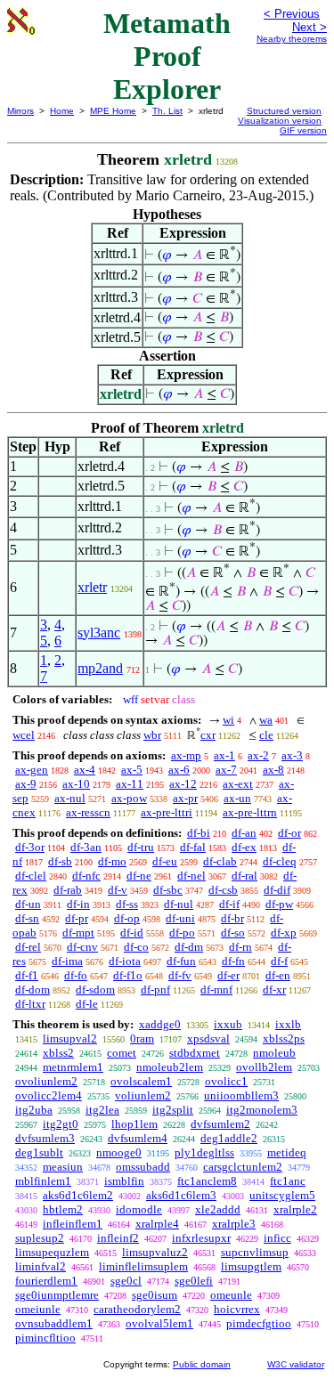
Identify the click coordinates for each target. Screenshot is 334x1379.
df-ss (127, 904)
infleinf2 (118, 1238)
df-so (233, 932)
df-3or (30, 847)
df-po (182, 932)
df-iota (125, 961)
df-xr (274, 989)
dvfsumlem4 (137, 1138)
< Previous (292, 13)
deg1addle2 (228, 1138)
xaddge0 (160, 1024)
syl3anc (98, 632)
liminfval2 (40, 1266)
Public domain (202, 1364)
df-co (136, 946)
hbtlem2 (63, 1209)
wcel (23, 735)
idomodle (139, 1209)
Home (62, 111)
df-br (232, 918)
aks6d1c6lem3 (181, 1195)
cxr (208, 735)
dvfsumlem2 (220, 1124)
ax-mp (186, 755)
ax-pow (129, 798)
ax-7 (226, 769)
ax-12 (183, 784)
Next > (309, 27)
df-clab (220, 861)
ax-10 (76, 784)
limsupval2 (70, 1038)
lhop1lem (134, 1124)
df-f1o (128, 975)
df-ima (67, 961)
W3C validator (295, 1364)
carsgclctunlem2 (242, 1166)
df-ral (244, 875)
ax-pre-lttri (166, 812)
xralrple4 (157, 1223)
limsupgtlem (251, 1266)
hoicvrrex (237, 1309)
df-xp (284, 932)
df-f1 (26, 975)
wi (228, 719)
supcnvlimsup (255, 1252)
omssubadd (143, 1166)
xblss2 (58, 1052)
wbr (152, 735)
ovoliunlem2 (46, 1081)
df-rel (28, 946)
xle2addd (217, 1209)
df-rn (240, 946)
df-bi (198, 833)
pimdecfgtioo (258, 1323)
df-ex (244, 847)
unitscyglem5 (282, 1195)
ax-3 (292, 755)
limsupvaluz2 (155, 1252)
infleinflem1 (72, 1223)
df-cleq (280, 861)
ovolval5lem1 (159, 1323)
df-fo (75, 975)
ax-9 (26, 784)
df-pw (279, 904)
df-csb (223, 889)
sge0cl (126, 1280)
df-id (131, 932)
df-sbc (168, 889)
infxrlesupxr (201, 1238)
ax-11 (129, 784)
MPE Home (113, 111)
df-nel (191, 875)
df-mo (112, 861)
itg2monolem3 (261, 1109)
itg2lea (102, 1109)
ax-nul (70, 798)
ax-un (237, 798)
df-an (244, 833)
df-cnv (82, 946)
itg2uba (34, 1109)
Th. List (167, 111)
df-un (28, 904)
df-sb (60, 861)
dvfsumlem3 (45, 1138)
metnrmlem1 (73, 1067)
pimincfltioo (45, 1337)
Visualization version (280, 121)
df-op (127, 918)
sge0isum (154, 1295)
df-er (228, 975)
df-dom (32, 989)
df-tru (140, 847)
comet (121, 1052)
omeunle (231, 1295)
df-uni (180, 918)
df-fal (193, 847)
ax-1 (224, 755)
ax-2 (258, 755)
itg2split (172, 1109)
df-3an (86, 847)
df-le (87, 1003)
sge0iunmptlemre (57, 1295)
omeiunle (38, 1309)
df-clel (30, 875)
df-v (117, 889)
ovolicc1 (226, 1081)
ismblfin (124, 1181)
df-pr (76, 918)
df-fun (181, 961)
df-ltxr (30, 1003)
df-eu (164, 861)
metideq (286, 1152)
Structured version (284, 111)
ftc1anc (287, 1181)
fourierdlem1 (46, 1280)
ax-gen (31, 769)
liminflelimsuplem (143, 1266)
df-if (229, 904)
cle (266, 735)
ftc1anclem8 (207, 1181)
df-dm (189, 946)
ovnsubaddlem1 (54, 1323)
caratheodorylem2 (137, 1309)
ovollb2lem (264, 1067)
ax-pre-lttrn (250, 812)
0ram (142, 1038)
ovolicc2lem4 (48, 1095)
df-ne (138, 875)
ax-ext (238, 784)
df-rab (67, 889)
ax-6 (179, 769)
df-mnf (216, 989)
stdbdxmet (194, 1052)
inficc (277, 1238)
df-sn (27, 918)
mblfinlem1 (43, 1181)
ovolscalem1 (141, 1081)
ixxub (228, 1024)
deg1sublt (39, 1152)
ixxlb (288, 1024)
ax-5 (132, 769)
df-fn (233, 961)
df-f (279, 961)
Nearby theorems (292, 39)
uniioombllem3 (241, 1095)
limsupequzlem (52, 1252)
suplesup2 (39, 1238)
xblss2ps (284, 1038)
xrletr (92, 587)
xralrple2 (295, 1209)
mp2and (100, 668)
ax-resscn (88, 812)
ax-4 (84, 769)
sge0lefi (194, 1280)
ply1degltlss (204, 1152)
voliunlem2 (143, 1095)
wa (266, 719)
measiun (63, 1166)
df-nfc (86, 875)
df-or (289, 833)
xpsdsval (208, 1038)
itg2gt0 (60, 1124)
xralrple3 (234, 1223)
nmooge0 (119, 1152)
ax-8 (273, 769)
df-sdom (95, 989)
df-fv (179, 975)
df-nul (178, 904)
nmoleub (274, 1052)
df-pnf (155, 989)
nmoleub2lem (169, 1067)
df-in (78, 904)
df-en (277, 975)
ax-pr (185, 798)
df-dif (277, 889)
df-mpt (78, 932)
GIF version (303, 130)
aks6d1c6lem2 (78, 1195)
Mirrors (20, 111)
